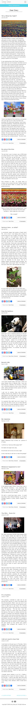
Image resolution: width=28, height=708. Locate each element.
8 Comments (22, 413)
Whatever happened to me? (10, 467)
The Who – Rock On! (8, 513)
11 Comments (22, 507)
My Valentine (5, 419)
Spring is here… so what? (9, 227)
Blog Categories (14, 5)
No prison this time (7, 149)
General (16, 356)
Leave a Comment (21, 139)
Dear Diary (11, 143)
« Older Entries (6, 695)
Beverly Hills (5, 362)
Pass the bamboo (7, 311)
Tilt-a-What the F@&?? (9, 16)
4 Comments (22, 356)
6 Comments (22, 588)
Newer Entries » (22, 695)
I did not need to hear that (10, 639)
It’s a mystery (6, 595)
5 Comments (22, 143)
